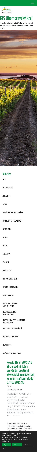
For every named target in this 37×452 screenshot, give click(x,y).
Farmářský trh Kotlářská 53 (12, 212)
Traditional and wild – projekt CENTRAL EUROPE (13, 321)
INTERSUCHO (6, 229)
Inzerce (5, 237)
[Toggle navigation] (32, 3)
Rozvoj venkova (8, 295)
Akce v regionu (7, 187)
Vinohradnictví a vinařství (12, 328)
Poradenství (6, 270)
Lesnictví (5, 262)
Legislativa (6, 254)
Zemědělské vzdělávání (10, 336)
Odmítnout (17, 445)
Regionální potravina (10, 287)
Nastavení (28, 445)
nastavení (5, 441)
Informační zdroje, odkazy (11, 221)
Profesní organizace (9, 279)
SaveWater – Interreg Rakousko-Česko (10, 304)
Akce (4, 179)
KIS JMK (5, 245)
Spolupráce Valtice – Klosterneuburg (9, 313)
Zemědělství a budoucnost (11, 353)
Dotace (4, 204)
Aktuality (5, 196)
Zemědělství (6, 345)
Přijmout (6, 445)
